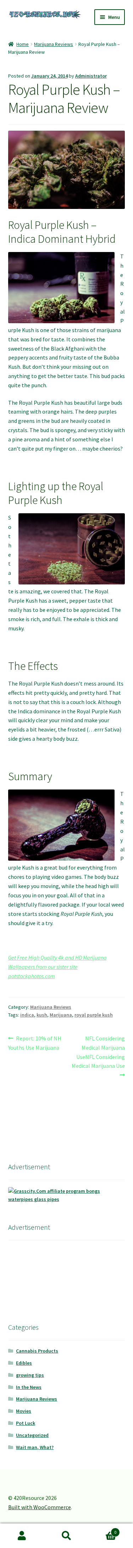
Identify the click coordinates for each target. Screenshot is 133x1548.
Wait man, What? (35, 1447)
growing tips (30, 1375)
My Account (22, 1536)
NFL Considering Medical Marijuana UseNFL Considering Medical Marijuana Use (98, 1052)
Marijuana (61, 1015)
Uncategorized (32, 1435)
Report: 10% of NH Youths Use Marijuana (35, 1042)
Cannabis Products (37, 1351)
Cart (102, 1530)
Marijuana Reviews (53, 44)
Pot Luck (25, 1423)
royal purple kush (93, 1015)
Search (66, 1536)
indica (27, 1015)
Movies (23, 1411)
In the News (28, 1387)
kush (42, 1015)
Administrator (91, 76)
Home (22, 44)
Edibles (24, 1363)
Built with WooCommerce (39, 1507)
